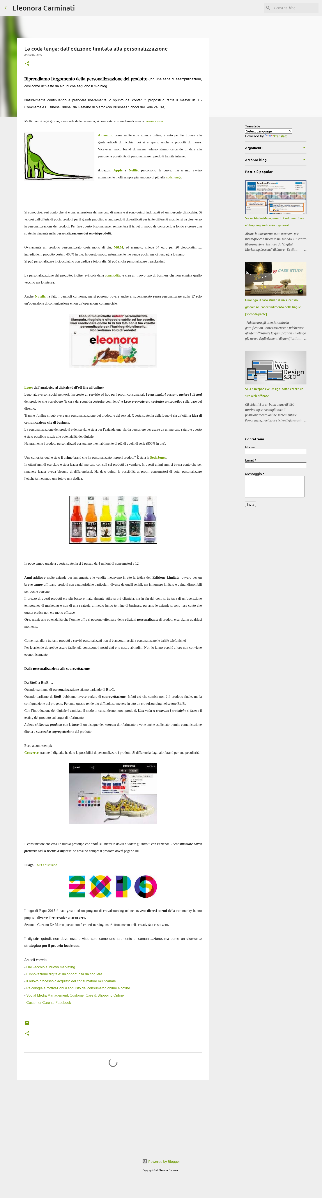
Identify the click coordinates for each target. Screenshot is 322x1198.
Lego (28, 387)
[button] (27, 64)
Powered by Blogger (163, 1161)
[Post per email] (27, 1024)
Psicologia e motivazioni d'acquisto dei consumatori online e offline (78, 988)
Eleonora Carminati (43, 8)
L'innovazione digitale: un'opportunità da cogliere (64, 974)
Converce (31, 752)
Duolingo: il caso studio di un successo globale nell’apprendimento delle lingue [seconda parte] (273, 307)
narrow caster (154, 121)
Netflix (134, 170)
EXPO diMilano (45, 865)
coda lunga (173, 177)
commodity (112, 275)
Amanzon (105, 135)
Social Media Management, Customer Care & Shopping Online (75, 995)
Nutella (40, 296)
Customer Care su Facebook (48, 1002)
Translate (280, 136)
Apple (117, 170)
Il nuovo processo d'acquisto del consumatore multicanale (71, 981)
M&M (118, 247)
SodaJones (158, 457)
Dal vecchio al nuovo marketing (50, 967)
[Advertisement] (113, 1117)
